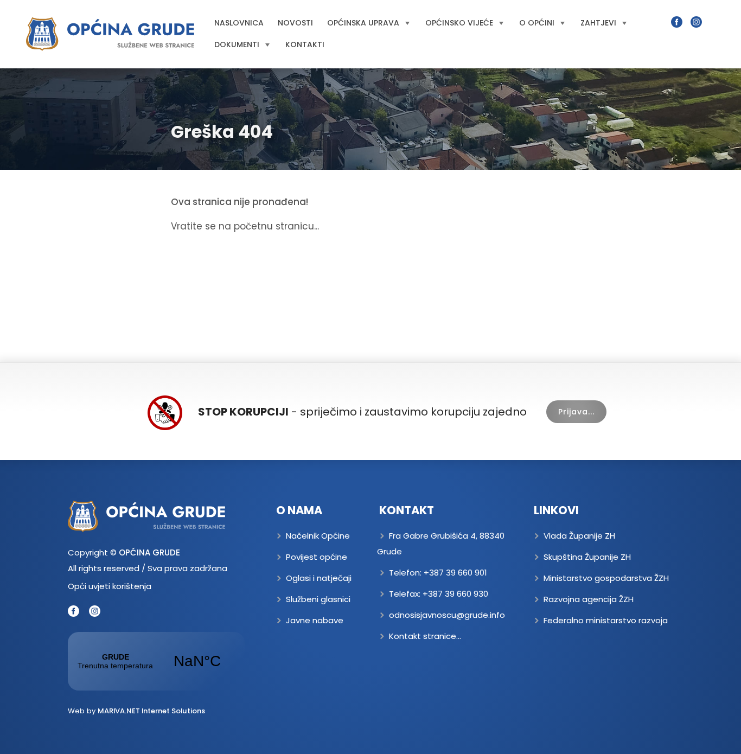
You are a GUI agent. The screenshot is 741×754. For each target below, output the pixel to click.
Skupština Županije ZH (587, 557)
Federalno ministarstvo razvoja (606, 620)
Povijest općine (316, 557)
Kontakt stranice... (425, 636)
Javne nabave (314, 620)
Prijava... (576, 411)
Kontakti (304, 44)
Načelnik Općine (318, 536)
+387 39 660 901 (455, 572)
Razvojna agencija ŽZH (589, 599)
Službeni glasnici (318, 599)
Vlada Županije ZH (579, 536)
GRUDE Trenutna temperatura (156, 661)
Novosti (295, 22)
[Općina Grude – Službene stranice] (110, 34)
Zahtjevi (598, 22)
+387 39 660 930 (455, 594)
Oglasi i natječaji (319, 578)
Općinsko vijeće (459, 22)
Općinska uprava (363, 22)
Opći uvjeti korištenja (109, 586)
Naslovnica (239, 22)
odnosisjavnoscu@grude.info (447, 615)
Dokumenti (236, 44)
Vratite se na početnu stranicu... (245, 226)
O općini (536, 22)
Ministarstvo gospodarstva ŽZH (606, 578)
